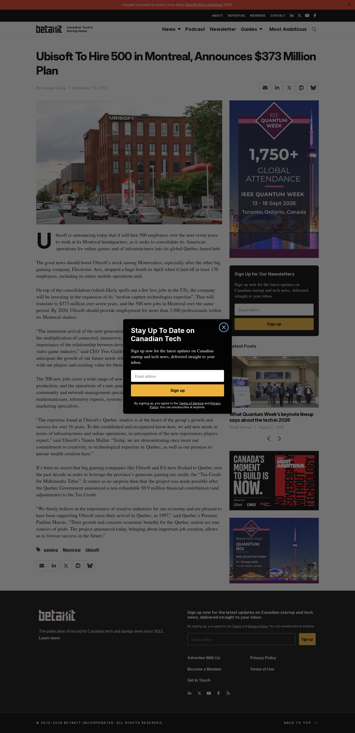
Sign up (177, 390)
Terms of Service (191, 403)
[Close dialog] (224, 327)
